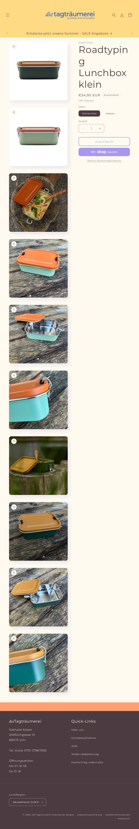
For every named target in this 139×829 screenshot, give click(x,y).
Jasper (112, 114)
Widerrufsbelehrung (85, 754)
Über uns (77, 729)
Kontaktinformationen (118, 814)
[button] (8, 15)
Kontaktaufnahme (83, 738)
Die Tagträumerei (41, 814)
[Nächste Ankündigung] (132, 33)
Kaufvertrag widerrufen (87, 762)
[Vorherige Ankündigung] (7, 33)
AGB (74, 746)
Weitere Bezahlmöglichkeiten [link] (104, 160)
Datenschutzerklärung (89, 814)
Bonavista (91, 114)
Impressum (124, 818)
